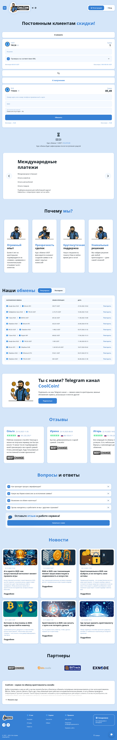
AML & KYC (68, 719)
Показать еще (13, 700)
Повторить (107, 306)
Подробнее (9, 594)
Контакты (49, 719)
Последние (59, 290)
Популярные (44, 290)
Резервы (29, 719)
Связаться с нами (58, 523)
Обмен (48, 723)
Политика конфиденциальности (72, 723)
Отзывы (29, 723)
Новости (29, 726)
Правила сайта (69, 728)
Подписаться (47, 401)
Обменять (58, 117)
